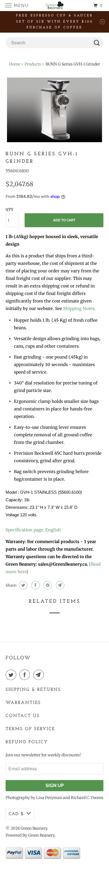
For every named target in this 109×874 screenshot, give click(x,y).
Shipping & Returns (33, 689)
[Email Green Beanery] (39, 674)
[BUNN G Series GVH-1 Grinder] (54, 110)
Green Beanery (34, 828)
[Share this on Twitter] (22, 585)
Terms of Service (30, 729)
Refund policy (27, 742)
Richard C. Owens (87, 797)
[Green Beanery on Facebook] (25, 674)
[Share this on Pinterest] (47, 585)
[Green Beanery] (54, 5)
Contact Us (23, 716)
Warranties (23, 703)
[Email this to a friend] (59, 585)
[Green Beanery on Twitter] (12, 674)
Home (14, 64)
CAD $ (16, 813)
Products (33, 64)
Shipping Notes (78, 308)
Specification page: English (33, 529)
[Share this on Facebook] (35, 585)
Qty (9, 209)
